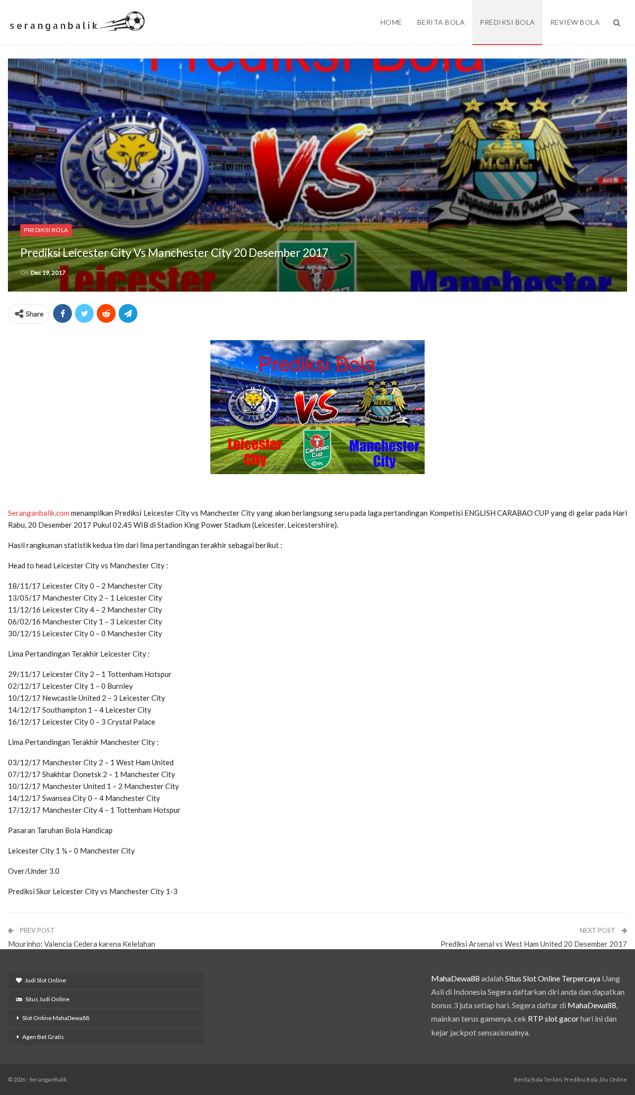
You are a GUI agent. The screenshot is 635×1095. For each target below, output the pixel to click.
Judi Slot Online (45, 980)
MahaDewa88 (455, 978)
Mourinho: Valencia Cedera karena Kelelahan (81, 943)
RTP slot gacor (553, 1018)
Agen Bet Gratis (43, 1036)
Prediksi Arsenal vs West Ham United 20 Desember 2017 (534, 943)
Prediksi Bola (507, 22)
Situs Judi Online (47, 999)
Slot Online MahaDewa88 (55, 1018)
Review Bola (575, 22)
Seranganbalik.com (38, 512)
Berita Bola (441, 22)
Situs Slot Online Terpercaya (552, 978)
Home (391, 22)
